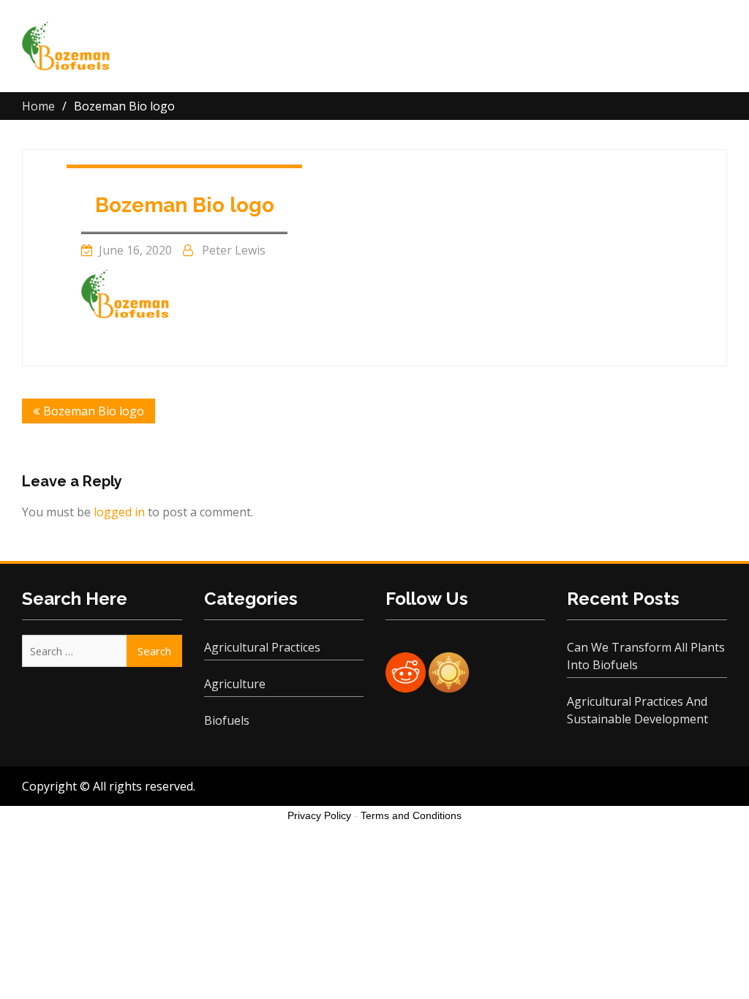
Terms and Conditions (411, 815)
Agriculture (235, 684)
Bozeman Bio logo (184, 205)
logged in (119, 512)
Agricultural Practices (262, 647)
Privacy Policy (319, 815)
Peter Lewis (234, 250)
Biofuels (226, 720)
